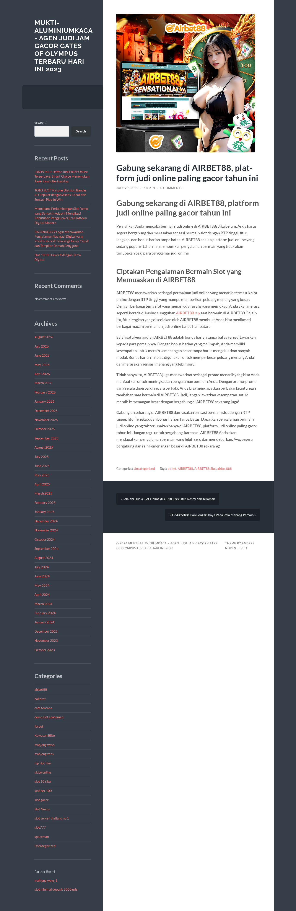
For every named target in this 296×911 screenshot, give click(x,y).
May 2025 (41, 475)
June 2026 (42, 355)
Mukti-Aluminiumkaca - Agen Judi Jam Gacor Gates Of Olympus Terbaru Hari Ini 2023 (63, 46)
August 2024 (43, 558)
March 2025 (43, 493)
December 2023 (46, 631)
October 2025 (44, 429)
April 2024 (42, 594)
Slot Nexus (42, 809)
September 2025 (46, 438)
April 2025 (42, 484)
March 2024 (43, 604)
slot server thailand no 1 (51, 818)
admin (149, 188)
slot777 (40, 827)
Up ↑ (244, 548)
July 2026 (41, 346)
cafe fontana (43, 708)
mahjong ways (44, 745)
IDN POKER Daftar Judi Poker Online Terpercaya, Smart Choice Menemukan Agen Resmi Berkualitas (61, 176)
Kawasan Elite (44, 735)
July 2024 (41, 567)
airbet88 (40, 689)
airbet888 (224, 468)
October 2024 (44, 539)
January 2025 (44, 512)
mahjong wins (44, 754)
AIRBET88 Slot (205, 468)
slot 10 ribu (42, 781)
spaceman (41, 837)
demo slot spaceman (48, 717)
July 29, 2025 (127, 188)
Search (40, 123)
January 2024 (44, 622)
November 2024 (46, 530)
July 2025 (41, 457)
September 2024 (46, 548)
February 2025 (45, 502)
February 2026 (45, 392)
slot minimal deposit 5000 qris (56, 889)
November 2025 (46, 420)
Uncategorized (44, 846)
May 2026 (41, 365)
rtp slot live (42, 763)
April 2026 (42, 374)
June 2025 (42, 466)
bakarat (40, 699)
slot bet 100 (43, 791)
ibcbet (38, 726)
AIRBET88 (185, 468)
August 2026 (43, 337)
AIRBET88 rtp (188, 312)
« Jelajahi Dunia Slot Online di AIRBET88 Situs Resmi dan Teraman (168, 499)
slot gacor (41, 800)
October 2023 (44, 650)
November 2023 (46, 640)
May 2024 (41, 585)
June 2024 (42, 576)
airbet (172, 468)
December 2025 (46, 411)
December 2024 (46, 521)
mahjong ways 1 (45, 880)
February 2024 (45, 613)
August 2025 (43, 447)
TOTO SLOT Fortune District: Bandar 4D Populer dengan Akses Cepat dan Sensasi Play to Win (60, 194)
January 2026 (44, 401)
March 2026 (43, 383)
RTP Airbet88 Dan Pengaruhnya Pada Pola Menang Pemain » (212, 515)
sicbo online (42, 772)
